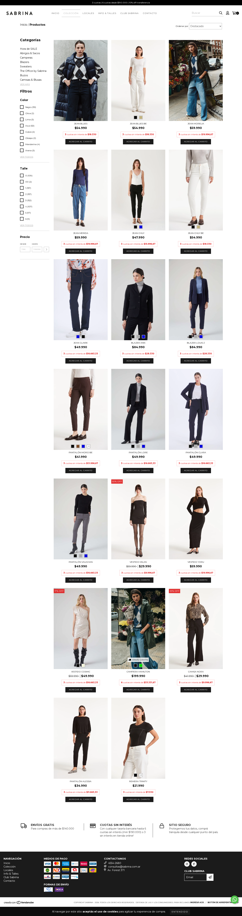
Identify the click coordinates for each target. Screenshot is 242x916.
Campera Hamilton (138, 671)
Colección (70, 13)
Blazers (24, 62)
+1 (88, 446)
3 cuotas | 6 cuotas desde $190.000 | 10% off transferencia (121, 2)
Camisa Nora (196, 671)
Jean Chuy (138, 233)
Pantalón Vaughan (81, 562)
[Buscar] (221, 13)
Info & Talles (107, 13)
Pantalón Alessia (80, 781)
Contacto (150, 13)
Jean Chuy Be (196, 233)
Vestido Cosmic (80, 671)
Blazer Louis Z (196, 342)
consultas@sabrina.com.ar (124, 866)
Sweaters (26, 66)
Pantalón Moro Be (80, 452)
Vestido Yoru (196, 562)
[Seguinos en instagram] (187, 864)
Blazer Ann (138, 342)
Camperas (26, 57)
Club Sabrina (129, 13)
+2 (141, 775)
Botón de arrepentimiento (223, 902)
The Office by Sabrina (33, 71)
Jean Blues (80, 123)
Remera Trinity (138, 781)
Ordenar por (182, 26)
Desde (23, 244)
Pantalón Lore (138, 452)
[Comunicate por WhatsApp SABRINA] (234, 899)
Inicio (55, 13)
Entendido (180, 911)
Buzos (24, 75)
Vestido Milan (138, 562)
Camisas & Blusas (30, 79)
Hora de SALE (28, 48)
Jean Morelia (196, 123)
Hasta (35, 244)
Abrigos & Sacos (30, 53)
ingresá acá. (197, 902)
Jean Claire (81, 342)
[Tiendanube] (19, 903)
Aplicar (46, 249)
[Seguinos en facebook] (194, 864)
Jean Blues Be (138, 123)
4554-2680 (114, 863)
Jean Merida (80, 233)
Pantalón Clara (196, 452)
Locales (88, 13)
